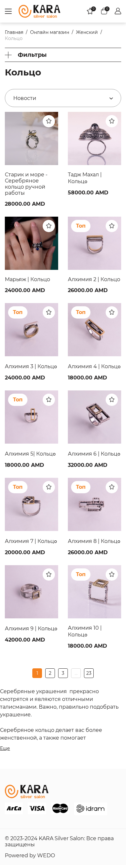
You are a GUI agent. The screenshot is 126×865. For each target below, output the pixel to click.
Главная (14, 32)
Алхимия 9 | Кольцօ (31, 628)
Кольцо (14, 38)
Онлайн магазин (49, 32)
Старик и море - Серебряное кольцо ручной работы (26, 184)
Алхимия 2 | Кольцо (94, 279)
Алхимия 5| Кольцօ (30, 454)
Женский (87, 32)
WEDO (46, 855)
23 (88, 673)
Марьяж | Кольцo (27, 279)
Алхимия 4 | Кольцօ (94, 366)
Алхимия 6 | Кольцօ (94, 454)
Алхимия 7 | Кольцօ (31, 541)
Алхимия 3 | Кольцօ (31, 366)
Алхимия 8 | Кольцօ (94, 541)
